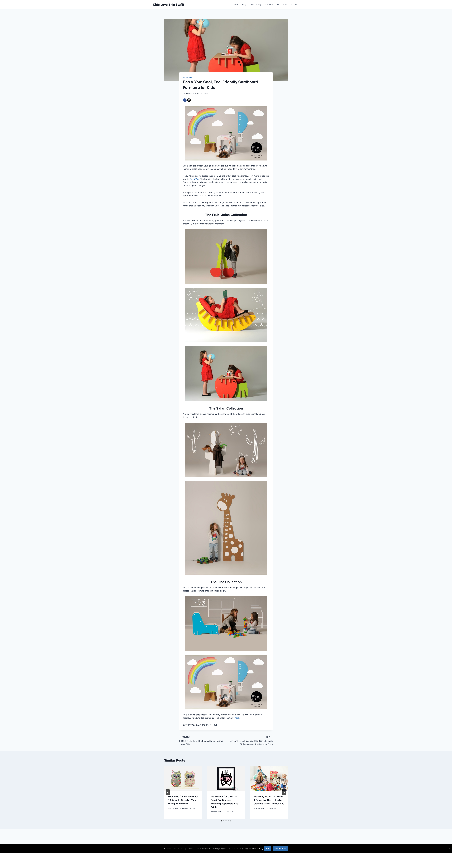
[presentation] (183, 778)
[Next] (284, 792)
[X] (189, 100)
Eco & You (194, 179)
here (237, 718)
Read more (280, 848)
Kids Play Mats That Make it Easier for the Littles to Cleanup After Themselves (269, 800)
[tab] (221, 820)
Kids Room (187, 77)
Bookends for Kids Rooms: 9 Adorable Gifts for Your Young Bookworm (183, 800)
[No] (449, 848)
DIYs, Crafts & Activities (287, 4)
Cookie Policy (255, 4)
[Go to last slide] (168, 792)
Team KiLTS (189, 93)
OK (267, 848)
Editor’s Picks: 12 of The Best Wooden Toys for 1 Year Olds (201, 740)
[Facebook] (185, 100)
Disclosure (268, 4)
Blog (244, 4)
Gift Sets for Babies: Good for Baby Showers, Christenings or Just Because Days (251, 740)
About (237, 4)
